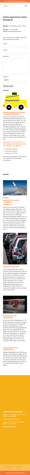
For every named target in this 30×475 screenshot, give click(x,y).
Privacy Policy (10, 466)
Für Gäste (17, 468)
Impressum (19, 466)
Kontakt (10, 468)
